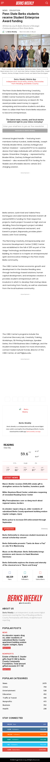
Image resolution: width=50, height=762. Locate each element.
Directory (44, 529)
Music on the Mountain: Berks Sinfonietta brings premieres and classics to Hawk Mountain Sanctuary (23, 554)
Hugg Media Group (21, 760)
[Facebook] (14, 399)
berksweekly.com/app (33, 431)
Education (14, 10)
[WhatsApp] (26, 399)
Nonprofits (8, 654)
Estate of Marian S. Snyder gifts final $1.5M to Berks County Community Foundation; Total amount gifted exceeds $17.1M (14, 661)
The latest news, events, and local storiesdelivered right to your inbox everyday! (25, 121)
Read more (6, 648)
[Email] (37, 399)
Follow (25, 571)
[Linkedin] (31, 399)
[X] (20, 399)
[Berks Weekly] (4, 32)
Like (9, 571)
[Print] (42, 399)
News (5, 10)
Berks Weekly (12, 32)
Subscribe (40, 571)
